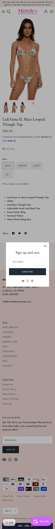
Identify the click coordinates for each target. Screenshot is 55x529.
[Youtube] (23, 281)
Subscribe (27, 271)
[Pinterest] (32, 281)
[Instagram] (27, 281)
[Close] (45, 246)
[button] (27, 526)
